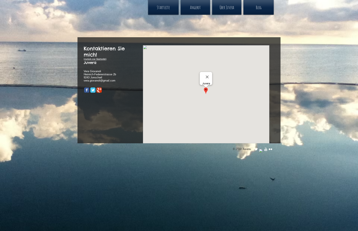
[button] (195, 7)
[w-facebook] (261, 151)
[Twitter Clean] (256, 149)
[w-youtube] (265, 149)
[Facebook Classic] (86, 90)
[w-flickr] (270, 149)
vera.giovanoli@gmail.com (99, 80)
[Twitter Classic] (93, 90)
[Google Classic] (99, 90)
